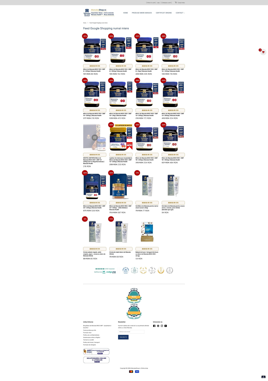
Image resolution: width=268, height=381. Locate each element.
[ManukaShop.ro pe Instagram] (162, 326)
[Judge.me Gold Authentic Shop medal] (143, 270)
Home (125, 13)
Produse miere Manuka (142, 13)
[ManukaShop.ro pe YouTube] (165, 326)
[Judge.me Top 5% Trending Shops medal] (169, 270)
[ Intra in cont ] (151, 2)
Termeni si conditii (88, 340)
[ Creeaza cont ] (166, 2)
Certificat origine (164, 13)
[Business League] (263, 377)
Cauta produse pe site (89, 330)
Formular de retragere (89, 345)
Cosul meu (181, 2)
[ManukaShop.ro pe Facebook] (154, 326)
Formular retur (87, 332)
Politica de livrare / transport (91, 342)
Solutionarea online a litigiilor (91, 337)
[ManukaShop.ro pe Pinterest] (158, 326)
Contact (180, 13)
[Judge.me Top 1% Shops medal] (161, 270)
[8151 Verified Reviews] (134, 320)
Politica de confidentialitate (91, 335)
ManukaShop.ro (135, 368)
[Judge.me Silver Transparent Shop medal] (152, 270)
